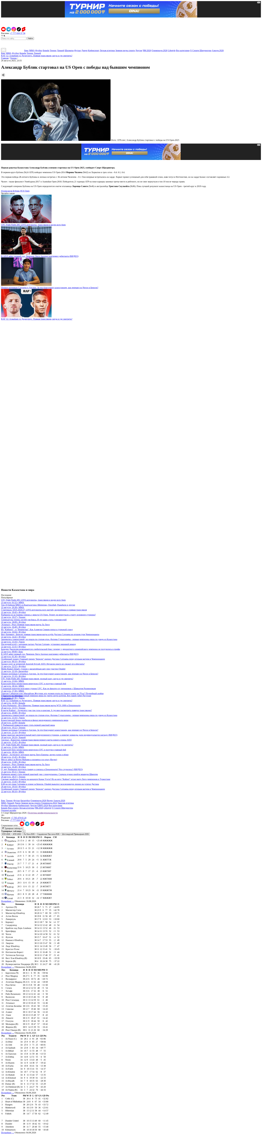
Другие (138, 50)
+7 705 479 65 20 (18, 818)
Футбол (38, 50)
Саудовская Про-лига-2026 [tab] (48, 834)
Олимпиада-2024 (49, 803)
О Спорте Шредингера (200, 50)
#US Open (24, 191)
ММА (32, 50)
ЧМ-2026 (147, 50)
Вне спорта (13, 808)
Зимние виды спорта (125, 50)
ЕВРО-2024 (42, 805)
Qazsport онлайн (8, 810)
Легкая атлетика (107, 50)
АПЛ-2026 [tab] (17, 834)
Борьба (46, 50)
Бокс (26, 50)
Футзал (77, 50)
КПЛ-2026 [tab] (6, 834)
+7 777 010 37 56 (17, 33)
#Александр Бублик (10, 191)
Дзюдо (84, 50)
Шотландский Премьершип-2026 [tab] (75, 834)
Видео (50, 800)
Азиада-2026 (218, 50)
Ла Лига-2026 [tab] (29, 834)
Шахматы (69, 50)
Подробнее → (7, 901)
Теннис (53, 50)
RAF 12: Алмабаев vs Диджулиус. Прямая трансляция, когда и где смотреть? (36, 56)
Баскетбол (25, 800)
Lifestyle (171, 50)
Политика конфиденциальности (43, 813)
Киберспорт (93, 50)
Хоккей (60, 50)
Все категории (183, 50)
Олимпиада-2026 (159, 50)
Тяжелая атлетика (65, 803)
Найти (30, 38)
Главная (4, 58)
